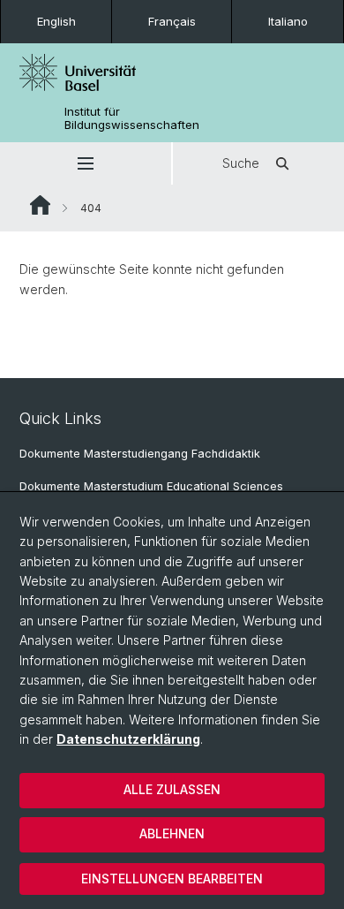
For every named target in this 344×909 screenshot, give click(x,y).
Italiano (288, 21)
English (56, 21)
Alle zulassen (172, 789)
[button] (85, 163)
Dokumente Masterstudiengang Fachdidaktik (139, 453)
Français (172, 21)
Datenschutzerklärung (128, 738)
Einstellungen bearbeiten (172, 878)
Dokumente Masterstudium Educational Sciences (151, 486)
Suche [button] (240, 162)
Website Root (40, 205)
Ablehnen (172, 833)
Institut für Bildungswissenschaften (131, 118)
